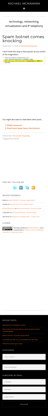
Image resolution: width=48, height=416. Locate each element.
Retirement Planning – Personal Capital (29, 208)
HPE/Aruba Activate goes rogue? (12, 344)
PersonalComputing (21, 136)
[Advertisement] (24, 91)
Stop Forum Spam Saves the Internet (23, 128)
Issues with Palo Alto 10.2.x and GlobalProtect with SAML (20, 340)
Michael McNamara (24, 3)
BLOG (16, 138)
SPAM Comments (14, 125)
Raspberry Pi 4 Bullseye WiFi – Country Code (26, 217)
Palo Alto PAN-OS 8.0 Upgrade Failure (21, 204)
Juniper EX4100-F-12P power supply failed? (21, 200)
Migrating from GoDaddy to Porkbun (14, 325)
